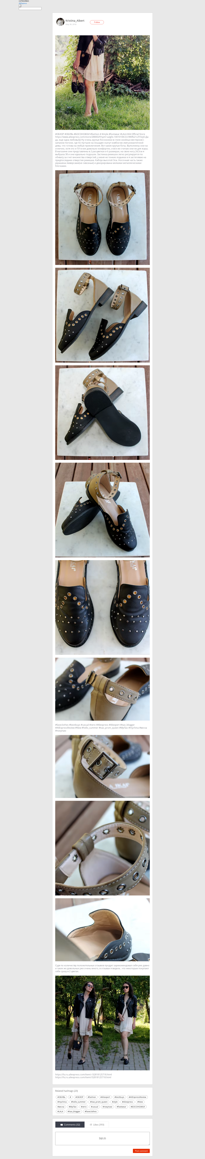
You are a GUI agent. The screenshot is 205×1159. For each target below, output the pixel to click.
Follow (97, 22)
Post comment (141, 1151)
